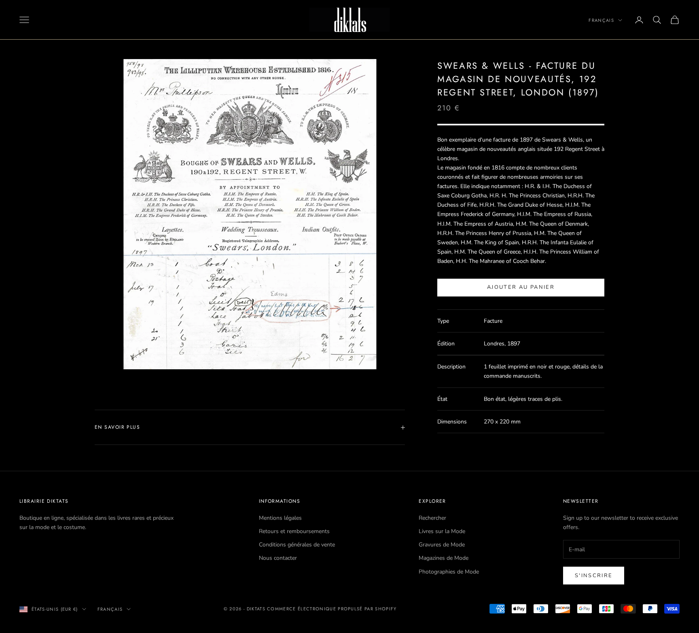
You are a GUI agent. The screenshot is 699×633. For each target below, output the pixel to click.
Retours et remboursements (294, 531)
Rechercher (432, 518)
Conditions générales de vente (297, 544)
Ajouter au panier (521, 287)
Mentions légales (280, 518)
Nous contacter (278, 558)
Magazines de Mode (443, 558)
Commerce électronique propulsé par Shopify (331, 608)
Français (601, 20)
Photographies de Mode (449, 572)
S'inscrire (593, 575)
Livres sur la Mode (442, 531)
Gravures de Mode (442, 544)
